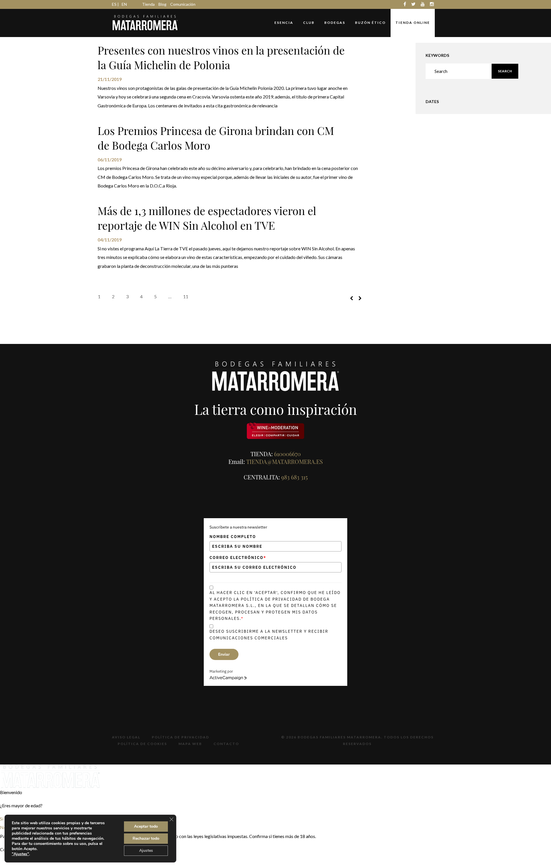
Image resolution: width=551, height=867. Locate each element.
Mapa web (190, 744)
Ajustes (146, 850)
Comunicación (182, 4)
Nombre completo (232, 536)
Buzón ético (370, 22)
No (3, 827)
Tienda (148, 4)
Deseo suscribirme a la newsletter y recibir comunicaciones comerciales (268, 634)
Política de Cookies (142, 744)
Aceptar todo (146, 826)
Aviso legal (126, 737)
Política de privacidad (180, 737)
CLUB (309, 22)
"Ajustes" (20, 854)
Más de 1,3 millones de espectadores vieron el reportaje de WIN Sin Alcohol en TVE (207, 218)
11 (185, 296)
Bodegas (334, 22)
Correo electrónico (237, 557)
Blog (162, 4)
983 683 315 (294, 477)
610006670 (287, 454)
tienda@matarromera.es (284, 461)
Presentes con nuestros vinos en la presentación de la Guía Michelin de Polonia (221, 57)
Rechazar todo (146, 838)
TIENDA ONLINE (412, 22)
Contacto (226, 744)
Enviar (224, 654)
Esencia (283, 22)
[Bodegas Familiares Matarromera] (145, 22)
